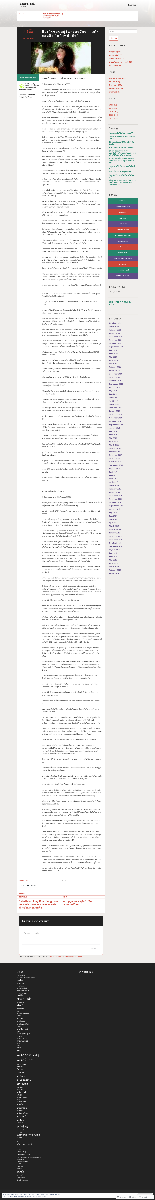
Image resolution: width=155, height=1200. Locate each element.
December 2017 (115, 455)
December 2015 (115, 536)
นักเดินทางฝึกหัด (123, 241)
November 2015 (115, 540)
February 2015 (115, 570)
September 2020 (116, 347)
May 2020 (113, 357)
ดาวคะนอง (21, 1009)
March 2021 (114, 327)
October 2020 (115, 343)
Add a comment (28, 39)
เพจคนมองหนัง (86, 971)
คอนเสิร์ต (20, 995)
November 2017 (115, 458)
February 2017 (115, 489)
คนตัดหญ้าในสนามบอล (123, 206)
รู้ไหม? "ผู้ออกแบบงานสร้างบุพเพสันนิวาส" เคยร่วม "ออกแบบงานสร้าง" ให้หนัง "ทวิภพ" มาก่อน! (122, 153)
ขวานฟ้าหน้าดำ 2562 (24, 991)
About (21, 14)
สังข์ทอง (21, 1076)
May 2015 (113, 560)
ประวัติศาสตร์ (22, 1029)
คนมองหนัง (28, 3)
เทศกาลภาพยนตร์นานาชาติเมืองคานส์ (29, 1157)
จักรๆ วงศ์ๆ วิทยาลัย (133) (118, 59)
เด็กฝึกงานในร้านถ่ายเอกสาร (123, 258)
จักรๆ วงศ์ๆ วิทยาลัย (123, 229)
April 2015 (113, 563)
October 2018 (115, 421)
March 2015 (114, 567)
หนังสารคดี (22, 1108)
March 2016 (114, 526)
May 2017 (113, 479)
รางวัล (19, 1048)
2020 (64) (113, 108)
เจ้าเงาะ (19, 1149)
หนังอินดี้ (21, 1116)
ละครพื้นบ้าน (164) (116, 89)
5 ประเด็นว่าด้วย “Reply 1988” (120, 172)
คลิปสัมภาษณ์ (123, 224)
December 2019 (115, 374)
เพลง (19, 1164)
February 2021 (115, 330)
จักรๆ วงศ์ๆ (24, 999)
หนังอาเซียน (22, 1113)
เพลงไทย (20, 1166)
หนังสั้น (20, 1104)
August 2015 (114, 550)
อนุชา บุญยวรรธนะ (21, 1132)
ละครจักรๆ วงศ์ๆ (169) (117, 78)
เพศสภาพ (19, 1168)
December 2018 (115, 414)
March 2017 (114, 486)
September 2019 (116, 384)
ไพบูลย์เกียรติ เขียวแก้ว (23, 1180)
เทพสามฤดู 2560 (23, 1155)
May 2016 (113, 519)
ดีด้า (18, 1011)
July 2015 (113, 553)
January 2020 (114, 371)
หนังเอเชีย (20, 1123)
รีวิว (19, 1051)
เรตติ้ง (20, 1171)
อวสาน (19, 1138)
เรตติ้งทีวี (20, 1175)
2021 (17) (113, 105)
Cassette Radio (122, 276)
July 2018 (113, 431)
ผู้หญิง (18, 1031)
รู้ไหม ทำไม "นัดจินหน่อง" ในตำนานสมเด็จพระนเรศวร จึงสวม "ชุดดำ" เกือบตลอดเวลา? (122, 182)
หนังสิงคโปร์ (20, 1110)
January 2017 (114, 492)
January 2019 (114, 411)
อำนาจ (18, 1142)
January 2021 (114, 333)
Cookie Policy (42, 1196)
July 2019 (113, 391)
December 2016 (115, 496)
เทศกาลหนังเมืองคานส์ (22, 1161)
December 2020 (116, 337)
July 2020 (113, 350)
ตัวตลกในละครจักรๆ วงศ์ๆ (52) (120, 62)
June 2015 (113, 557)
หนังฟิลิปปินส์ (21, 1102)
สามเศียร (22, 1084)
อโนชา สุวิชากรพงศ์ (24, 1144)
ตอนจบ (19, 1015)
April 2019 (113, 401)
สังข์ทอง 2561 (24, 1079)
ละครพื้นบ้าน (25, 1060)
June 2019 (113, 394)
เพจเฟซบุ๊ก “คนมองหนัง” (120, 303)
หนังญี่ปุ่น (20, 1095)
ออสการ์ (19, 1140)
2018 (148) (113, 115)
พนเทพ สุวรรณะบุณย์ (23, 1034)
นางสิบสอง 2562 (23, 1024)
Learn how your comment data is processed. (66, 956)
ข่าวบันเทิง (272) (115, 52)
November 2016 (115, 499)
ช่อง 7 (25, 94)
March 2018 (114, 445)
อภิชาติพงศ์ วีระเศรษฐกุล (28, 1134)
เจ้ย (18, 1147)
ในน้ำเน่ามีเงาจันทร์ (123, 270)
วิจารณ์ (20, 1069)
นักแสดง (20, 1018)
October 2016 (115, 502)
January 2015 (114, 573)
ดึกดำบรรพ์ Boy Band (24, 1013)
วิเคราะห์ (20, 1072)
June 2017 (113, 475)
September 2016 (116, 506)
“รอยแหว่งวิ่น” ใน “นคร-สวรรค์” (121, 133)
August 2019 (114, 387)
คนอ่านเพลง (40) (115, 65)
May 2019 (113, 398)
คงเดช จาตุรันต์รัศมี (22, 993)
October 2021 (115, 323)
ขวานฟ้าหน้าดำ (22, 988)
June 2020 (113, 354)
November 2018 (115, 418)
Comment (92, 948)
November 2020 (116, 340)
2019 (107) (113, 112)
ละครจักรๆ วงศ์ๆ (28, 1055)
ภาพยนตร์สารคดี (22, 1038)
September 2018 (116, 425)
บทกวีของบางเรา (122, 247)
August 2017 (114, 469)
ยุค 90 (18, 1043)
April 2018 (113, 442)
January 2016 (114, 533)
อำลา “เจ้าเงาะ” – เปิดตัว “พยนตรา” (122, 147)
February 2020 (115, 367)
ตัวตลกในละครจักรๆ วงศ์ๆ (28, 77)
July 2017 (113, 472)
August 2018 (114, 428)
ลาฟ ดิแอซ (20, 1066)
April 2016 (113, 523)
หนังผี (18, 1099)
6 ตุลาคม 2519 (21, 975)
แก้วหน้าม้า (30, 97)
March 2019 (114, 404)
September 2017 (116, 465)
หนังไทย (22, 1126)
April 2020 (113, 360)
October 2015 (115, 543)
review (20, 980)
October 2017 (115, 462)
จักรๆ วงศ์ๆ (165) (115, 85)
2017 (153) (113, 118)
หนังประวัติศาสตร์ (22, 1097)
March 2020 (114, 364)
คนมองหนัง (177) (115, 55)
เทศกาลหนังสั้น (20, 1159)
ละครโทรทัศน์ (21, 1064)
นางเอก (19, 1026)
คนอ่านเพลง (123, 218)
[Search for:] (123, 32)
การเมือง (20, 983)
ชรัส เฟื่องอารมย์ (21, 1002)
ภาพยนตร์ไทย (22, 1041)
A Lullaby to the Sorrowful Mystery (26, 977)
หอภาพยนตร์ (20, 1130)
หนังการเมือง (22, 1092)
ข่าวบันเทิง (122, 201)
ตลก (29, 94)
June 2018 (113, 435)
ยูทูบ (18, 1045)
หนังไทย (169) (114, 82)
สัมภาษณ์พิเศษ (122, 252)
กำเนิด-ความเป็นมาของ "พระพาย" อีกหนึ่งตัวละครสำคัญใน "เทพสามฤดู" (122, 160)
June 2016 (113, 516)
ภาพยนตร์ (20, 1036)
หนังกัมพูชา (20, 1089)
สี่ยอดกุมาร (20, 1087)
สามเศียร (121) (114, 92)
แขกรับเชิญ (122, 264)
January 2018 (114, 452)
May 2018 (113, 438)
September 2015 (116, 546)
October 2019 (115, 381)
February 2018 (115, 448)
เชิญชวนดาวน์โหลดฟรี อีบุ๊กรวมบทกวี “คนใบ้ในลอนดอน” (53, 16)
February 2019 (115, 408)
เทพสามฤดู (21, 1151)
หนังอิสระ (20, 1120)
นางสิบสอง (21, 1021)
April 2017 (113, 482)
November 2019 (115, 377)
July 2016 (113, 513)
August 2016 (114, 509)
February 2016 (115, 529)
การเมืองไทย (20, 986)
